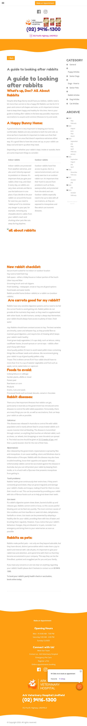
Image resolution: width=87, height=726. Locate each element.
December (74, 172)
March (73, 136)
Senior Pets (74, 88)
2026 (69, 118)
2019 (69, 190)
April (72, 149)
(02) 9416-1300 (44, 29)
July (72, 144)
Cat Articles (74, 103)
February (73, 123)
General (73, 64)
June (72, 131)
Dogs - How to (73, 83)
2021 (69, 177)
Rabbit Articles (73, 95)
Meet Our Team (43, 650)
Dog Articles (74, 99)
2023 (69, 157)
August (73, 128)
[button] (79, 686)
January (73, 154)
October (73, 180)
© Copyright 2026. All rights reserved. (22, 722)
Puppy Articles (73, 72)
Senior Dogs (74, 76)
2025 (69, 126)
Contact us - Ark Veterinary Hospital (43, 654)
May (72, 121)
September (74, 141)
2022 (69, 170)
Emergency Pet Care (43, 657)
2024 (69, 139)
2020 (69, 185)
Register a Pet (43, 661)
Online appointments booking (43, 664)
